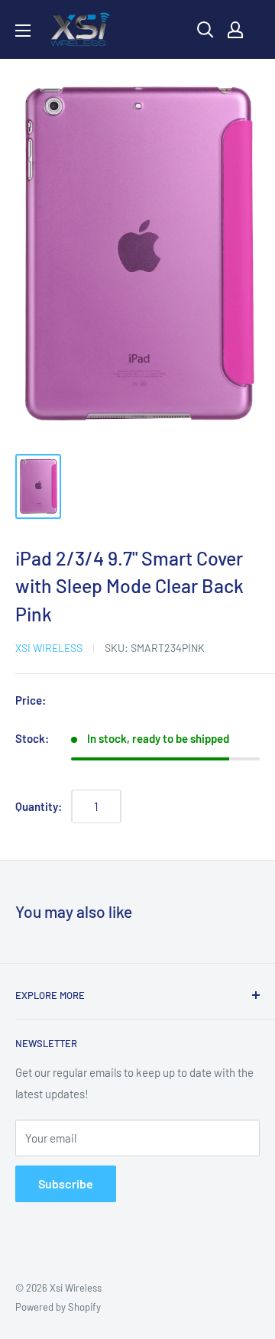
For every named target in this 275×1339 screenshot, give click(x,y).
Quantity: (38, 806)
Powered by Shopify (58, 1307)
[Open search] (205, 29)
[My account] (235, 29)
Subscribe (65, 1183)
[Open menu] (23, 30)
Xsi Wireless (48, 647)
